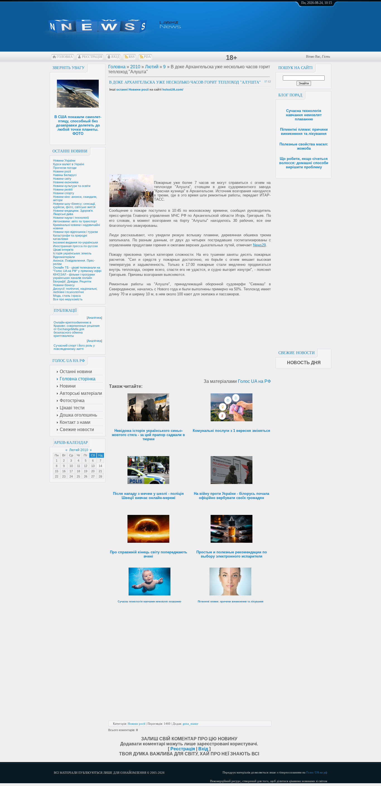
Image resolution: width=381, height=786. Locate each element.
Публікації (65, 310)
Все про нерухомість (68, 299)
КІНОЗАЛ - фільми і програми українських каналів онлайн (74, 276)
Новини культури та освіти (71, 186)
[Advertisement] (303, 261)
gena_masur (190, 723)
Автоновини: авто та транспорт (75, 221)
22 (56, 476)
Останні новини (69, 151)
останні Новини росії (132, 89)
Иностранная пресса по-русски (75, 246)
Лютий (151, 66)
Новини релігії (63, 189)
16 (64, 471)
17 (71, 471)
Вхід (115, 57)
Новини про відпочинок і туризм (75, 231)
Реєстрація (92, 57)
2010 (135, 66)
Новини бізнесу (64, 285)
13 (93, 466)
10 (71, 466)
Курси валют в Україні (68, 164)
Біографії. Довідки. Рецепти (72, 281)
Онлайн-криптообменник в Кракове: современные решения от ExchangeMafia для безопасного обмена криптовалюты (77, 329)
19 (85, 471)
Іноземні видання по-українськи (75, 242)
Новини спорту (63, 193)
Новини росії (62, 171)
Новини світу (62, 178)
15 (56, 471)
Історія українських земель (72, 253)
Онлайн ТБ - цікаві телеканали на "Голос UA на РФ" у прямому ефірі (77, 269)
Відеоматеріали (64, 257)
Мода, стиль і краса (67, 295)
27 (93, 476)
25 (78, 476)
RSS (132, 57)
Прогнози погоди (64, 167)
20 (93, 471)
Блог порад (290, 95)
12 (85, 466)
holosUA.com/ (172, 89)
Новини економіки (65, 182)
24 (71, 476)
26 (85, 476)
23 (64, 476)
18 (78, 471)
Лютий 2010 (78, 450)
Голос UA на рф (316, 772)
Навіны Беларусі (64, 175)
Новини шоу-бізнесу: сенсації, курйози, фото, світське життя (74, 205)
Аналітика (94, 317)
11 (78, 466)
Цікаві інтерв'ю (63, 249)
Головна (65, 57)
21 (100, 471)
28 (100, 476)
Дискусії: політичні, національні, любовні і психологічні (75, 290)
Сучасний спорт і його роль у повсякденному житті (74, 347)
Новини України (64, 160)
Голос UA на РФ (254, 381)
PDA (147, 57)
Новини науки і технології (71, 217)
